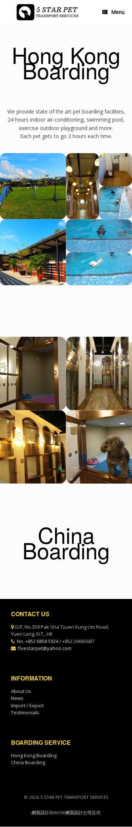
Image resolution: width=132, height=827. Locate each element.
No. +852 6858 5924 (37, 641)
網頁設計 (40, 812)
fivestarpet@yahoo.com (45, 648)
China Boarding (28, 762)
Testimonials (25, 712)
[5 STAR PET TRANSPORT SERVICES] (46, 12)
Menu (118, 11)
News (17, 698)
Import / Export (27, 705)
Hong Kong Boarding (33, 755)
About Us (21, 691)
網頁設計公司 (78, 812)
